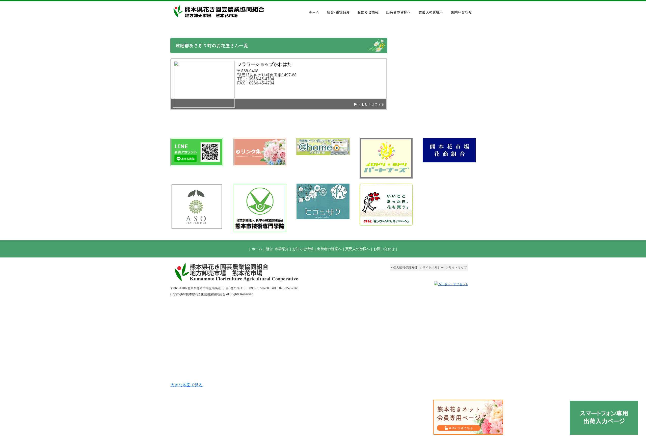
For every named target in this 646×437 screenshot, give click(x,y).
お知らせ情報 (302, 249)
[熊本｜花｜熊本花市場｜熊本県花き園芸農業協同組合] (218, 16)
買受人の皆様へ (357, 249)
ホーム (257, 249)
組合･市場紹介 (277, 249)
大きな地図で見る (186, 385)
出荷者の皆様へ (329, 249)
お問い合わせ (384, 249)
